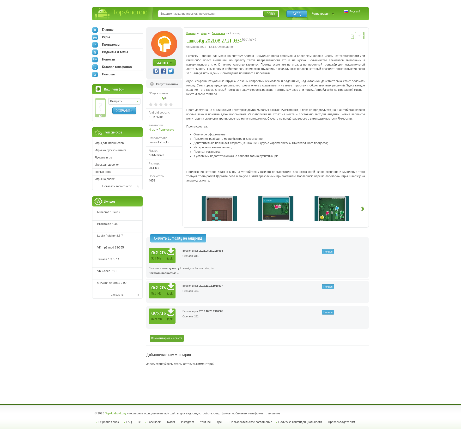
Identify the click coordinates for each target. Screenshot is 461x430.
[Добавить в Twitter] (171, 71)
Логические (166, 129)
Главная (108, 29)
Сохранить (124, 111)
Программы (111, 44)
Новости (108, 59)
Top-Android (121, 14)
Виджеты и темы (115, 52)
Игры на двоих (105, 179)
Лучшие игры (104, 157)
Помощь (108, 74)
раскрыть (117, 294)
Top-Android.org (115, 413)
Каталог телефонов (117, 67)
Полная (328, 251)
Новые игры (103, 172)
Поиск (271, 14)
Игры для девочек (107, 164)
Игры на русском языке (110, 150)
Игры (152, 129)
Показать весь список (117, 186)
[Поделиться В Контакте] (156, 71)
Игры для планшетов (109, 143)
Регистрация (320, 13)
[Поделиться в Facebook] (163, 71)
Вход (297, 14)
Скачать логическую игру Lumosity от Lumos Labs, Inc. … (183, 270)
